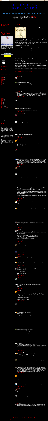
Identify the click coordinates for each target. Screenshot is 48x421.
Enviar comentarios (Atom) (21, 411)
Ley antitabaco (3, 94)
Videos (2, 118)
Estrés (2, 87)
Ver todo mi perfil (4, 66)
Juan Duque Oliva (19, 133)
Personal (2, 100)
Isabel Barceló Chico (19, 277)
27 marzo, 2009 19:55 (20, 380)
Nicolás (18, 403)
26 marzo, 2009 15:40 (20, 156)
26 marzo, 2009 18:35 (20, 241)
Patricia (18, 358)
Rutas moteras (3, 110)
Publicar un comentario (18, 408)
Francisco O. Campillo (20, 107)
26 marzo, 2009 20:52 (20, 265)
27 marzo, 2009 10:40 (20, 356)
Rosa (17, 148)
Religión (2, 108)
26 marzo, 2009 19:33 (20, 248)
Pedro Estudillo (19, 206)
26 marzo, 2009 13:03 (20, 89)
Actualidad (2, 77)
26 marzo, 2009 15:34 (20, 146)
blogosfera (2, 79)
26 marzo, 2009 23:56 (20, 288)
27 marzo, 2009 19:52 (20, 372)
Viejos (2, 119)
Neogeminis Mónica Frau (20, 302)
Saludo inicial (3, 111)
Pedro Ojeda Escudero (19, 250)
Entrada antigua (45, 410)
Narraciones (2, 99)
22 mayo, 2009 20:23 (20, 406)
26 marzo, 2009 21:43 (20, 275)
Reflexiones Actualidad (4, 107)
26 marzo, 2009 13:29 (20, 96)
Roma (2, 109)
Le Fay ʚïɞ (18, 256)
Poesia (2, 102)
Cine (2, 80)
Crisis (2, 83)
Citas (2, 81)
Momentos (2, 97)
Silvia (18, 283)
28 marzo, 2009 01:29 (20, 401)
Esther (18, 243)
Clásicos (2, 82)
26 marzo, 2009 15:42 (20, 164)
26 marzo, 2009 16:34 (20, 198)
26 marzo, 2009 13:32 (20, 118)
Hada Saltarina (19, 76)
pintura (2, 101)
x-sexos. (18, 267)
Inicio (31, 410)
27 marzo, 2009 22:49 (20, 392)
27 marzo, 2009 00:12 (20, 300)
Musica (2, 98)
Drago (18, 166)
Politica (2, 103)
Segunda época (3, 112)
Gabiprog (18, 200)
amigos (2, 78)
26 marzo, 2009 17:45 (20, 227)
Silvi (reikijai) (19, 91)
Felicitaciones (3, 88)
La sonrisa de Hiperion (20, 374)
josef (17, 260)
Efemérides (2, 85)
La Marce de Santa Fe (19, 352)
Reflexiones (2, 106)
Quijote (2, 104)
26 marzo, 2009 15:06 (20, 137)
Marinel (18, 342)
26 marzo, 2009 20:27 (20, 258)
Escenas (2, 86)
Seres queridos (3, 113)
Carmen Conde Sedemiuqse (20, 113)
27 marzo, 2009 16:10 (20, 364)
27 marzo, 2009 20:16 (20, 386)
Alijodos (18, 158)
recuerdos (2, 105)
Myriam (18, 388)
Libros (2, 95)
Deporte (2, 84)
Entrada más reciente (17, 410)
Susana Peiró (18, 290)
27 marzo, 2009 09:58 (20, 350)
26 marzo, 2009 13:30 (20, 111)
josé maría (18, 229)
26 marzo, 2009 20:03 (20, 254)
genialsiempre (19, 98)
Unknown (18, 139)
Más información (7, 55)
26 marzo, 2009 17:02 (20, 204)
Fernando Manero (19, 366)
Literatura (2, 96)
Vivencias (2, 120)
